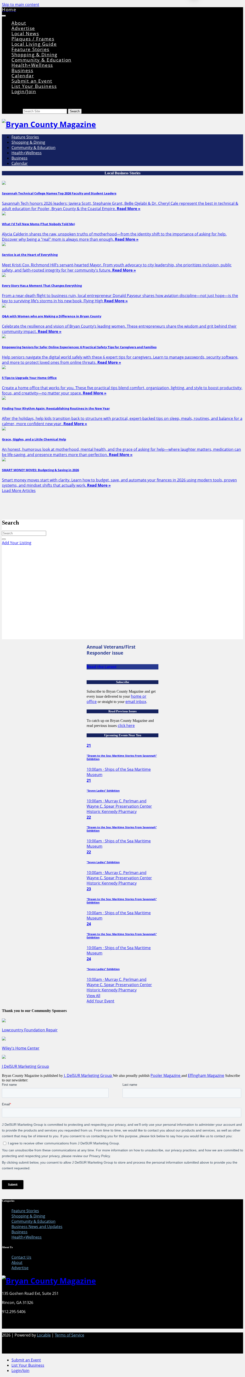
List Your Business (34, 86)
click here (126, 725)
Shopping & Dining (34, 54)
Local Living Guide (34, 44)
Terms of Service (69, 1335)
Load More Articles (19, 490)
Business (22, 70)
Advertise (23, 28)
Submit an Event (31, 81)
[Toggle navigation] (4, 16)
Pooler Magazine (165, 1075)
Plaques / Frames (32, 38)
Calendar (22, 75)
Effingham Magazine (206, 1075)
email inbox (135, 701)
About (18, 23)
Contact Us (21, 1257)
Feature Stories (30, 49)
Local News (25, 33)
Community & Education (41, 60)
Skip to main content (20, 4)
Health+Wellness (32, 65)
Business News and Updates (36, 1226)
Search (16, 111)
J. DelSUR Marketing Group (88, 1075)
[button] (122, 542)
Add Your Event (100, 1001)
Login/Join (23, 91)
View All (93, 995)
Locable (44, 1335)
